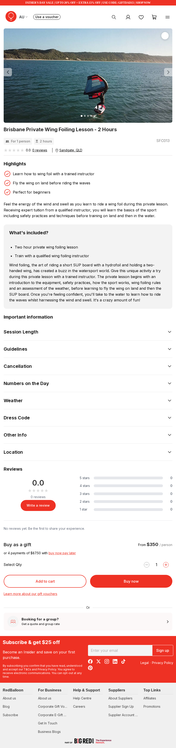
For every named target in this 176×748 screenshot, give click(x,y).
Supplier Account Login (125, 715)
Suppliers (116, 690)
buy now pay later (62, 553)
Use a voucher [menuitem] (47, 17)
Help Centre (82, 698)
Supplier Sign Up (121, 706)
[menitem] (141, 17)
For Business (49, 690)
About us (9, 698)
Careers (79, 706)
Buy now (131, 581)
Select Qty (13, 564)
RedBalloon (13, 690)
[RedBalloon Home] (11, 16)
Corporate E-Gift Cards (55, 715)
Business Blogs (49, 732)
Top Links (152, 690)
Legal (144, 663)
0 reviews (39, 150)
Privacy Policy (47, 669)
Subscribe (10, 715)
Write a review (38, 505)
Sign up (162, 650)
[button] (16, 72)
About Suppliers (120, 698)
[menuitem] (114, 17)
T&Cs (27, 669)
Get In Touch (47, 723)
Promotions (151, 706)
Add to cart (45, 581)
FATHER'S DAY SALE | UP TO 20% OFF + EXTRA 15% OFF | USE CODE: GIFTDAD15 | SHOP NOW (88, 2)
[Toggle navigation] (167, 16)
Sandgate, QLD (70, 150)
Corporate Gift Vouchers (56, 706)
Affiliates (149, 698)
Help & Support (86, 690)
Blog (6, 706)
